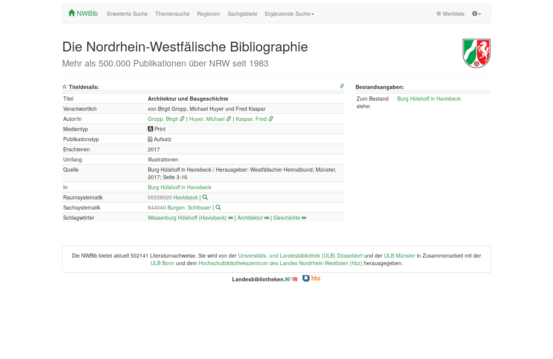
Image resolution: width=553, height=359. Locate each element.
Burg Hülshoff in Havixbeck (179, 187)
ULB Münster (399, 255)
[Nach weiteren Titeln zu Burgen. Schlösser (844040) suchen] (218, 207)
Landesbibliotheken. (265, 279)
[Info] (476, 13)
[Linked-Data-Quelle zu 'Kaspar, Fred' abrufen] (270, 118)
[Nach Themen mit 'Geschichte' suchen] (304, 217)
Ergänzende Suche (287, 13)
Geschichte (286, 217)
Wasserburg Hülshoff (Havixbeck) (187, 217)
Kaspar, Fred (251, 118)
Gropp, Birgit (163, 118)
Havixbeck (173, 197)
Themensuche (172, 13)
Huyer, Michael (207, 118)
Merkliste (453, 13)
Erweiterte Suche (127, 13)
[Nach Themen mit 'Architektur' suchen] (266, 217)
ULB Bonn (162, 263)
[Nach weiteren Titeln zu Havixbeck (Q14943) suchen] (205, 197)
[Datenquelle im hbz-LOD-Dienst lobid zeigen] (342, 86)
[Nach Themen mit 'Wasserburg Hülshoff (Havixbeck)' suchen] (230, 217)
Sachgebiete (242, 13)
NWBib (86, 13)
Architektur (250, 217)
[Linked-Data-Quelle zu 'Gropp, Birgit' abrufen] (182, 118)
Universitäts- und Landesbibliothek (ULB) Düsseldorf (300, 255)
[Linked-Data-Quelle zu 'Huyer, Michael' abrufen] (228, 118)
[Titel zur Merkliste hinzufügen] (64, 87)
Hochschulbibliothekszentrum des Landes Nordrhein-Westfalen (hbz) (280, 263)
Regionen (208, 13)
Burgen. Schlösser (180, 207)
